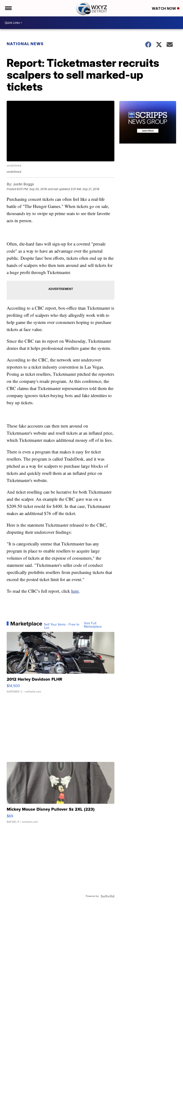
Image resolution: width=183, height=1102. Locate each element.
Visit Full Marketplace (93, 625)
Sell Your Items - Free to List (61, 626)
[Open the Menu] (8, 8)
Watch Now (164, 8)
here (75, 591)
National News (25, 43)
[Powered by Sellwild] (107, 896)
